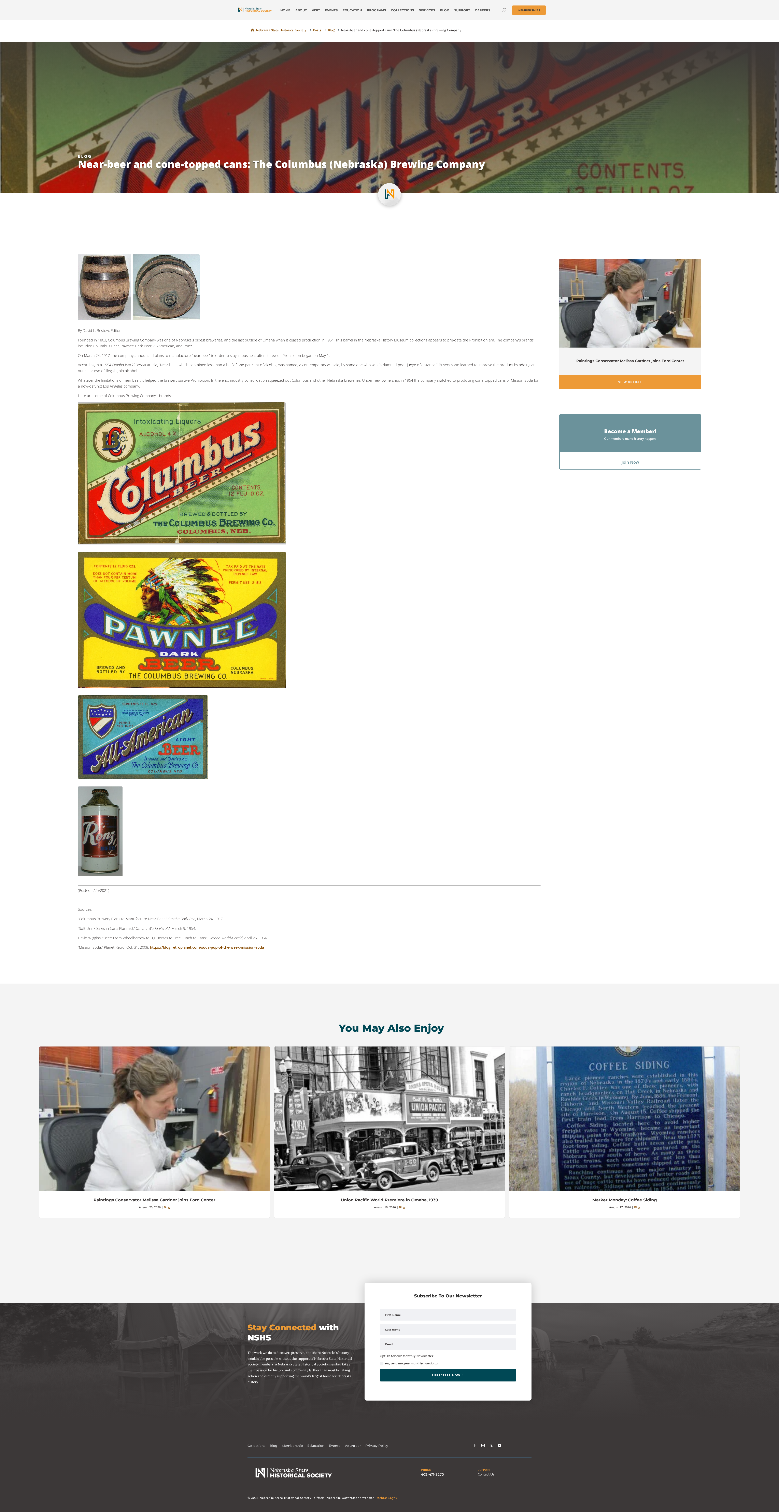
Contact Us (486, 1474)
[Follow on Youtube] (499, 1445)
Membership (292, 1446)
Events (334, 1446)
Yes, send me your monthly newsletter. (412, 1363)
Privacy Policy (376, 1446)
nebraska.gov (387, 1498)
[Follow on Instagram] (483, 1445)
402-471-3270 (432, 1474)
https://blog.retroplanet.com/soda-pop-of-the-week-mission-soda (207, 947)
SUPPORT (484, 1470)
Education (315, 1446)
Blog (85, 156)
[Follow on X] (491, 1445)
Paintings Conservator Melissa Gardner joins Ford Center (630, 361)
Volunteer (353, 1446)
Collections (256, 1446)
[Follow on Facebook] (475, 1445)
